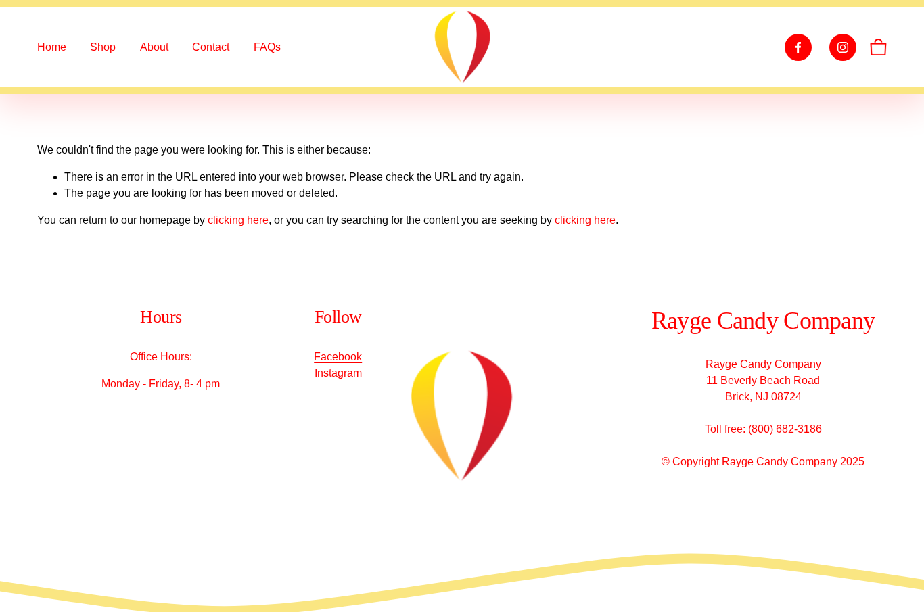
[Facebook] (798, 47)
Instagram (338, 373)
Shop (103, 47)
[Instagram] (842, 47)
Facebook (338, 356)
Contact (210, 47)
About (154, 47)
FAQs (267, 47)
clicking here (238, 220)
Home (51, 47)
